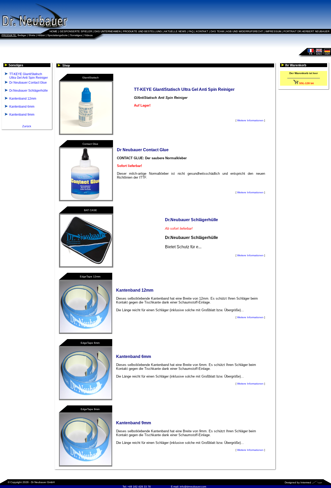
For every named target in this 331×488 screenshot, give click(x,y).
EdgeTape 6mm (90, 342)
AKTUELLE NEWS (175, 31)
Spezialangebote (57, 35)
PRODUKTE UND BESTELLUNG (142, 31)
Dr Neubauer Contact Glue (28, 82)
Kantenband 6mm (21, 106)
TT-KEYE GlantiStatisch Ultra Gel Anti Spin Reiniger (28, 75)
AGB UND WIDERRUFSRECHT (244, 31)
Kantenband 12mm (22, 98)
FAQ (191, 31)
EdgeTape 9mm (90, 409)
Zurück (26, 126)
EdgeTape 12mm (90, 276)
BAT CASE (90, 210)
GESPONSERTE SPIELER (76, 31)
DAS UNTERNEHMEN (107, 31)
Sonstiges (76, 35)
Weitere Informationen (250, 120)
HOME (53, 31)
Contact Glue (90, 143)
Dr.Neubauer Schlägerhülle (28, 90)
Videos (88, 35)
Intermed (305, 482)
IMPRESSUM (273, 31)
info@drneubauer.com (193, 486)
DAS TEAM (217, 31)
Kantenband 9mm (21, 114)
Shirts (31, 35)
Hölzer (41, 35)
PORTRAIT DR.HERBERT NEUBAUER (306, 31)
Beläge (22, 35)
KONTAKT (202, 31)
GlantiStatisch (90, 77)
